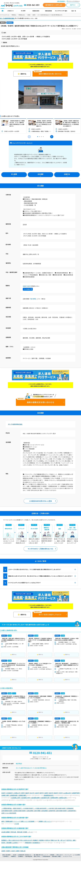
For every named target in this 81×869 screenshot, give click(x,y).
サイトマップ (68, 855)
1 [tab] (40, 108)
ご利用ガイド (10, 10)
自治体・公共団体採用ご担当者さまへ (22, 855)
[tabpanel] (40, 94)
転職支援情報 (48, 10)
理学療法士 (14, 15)
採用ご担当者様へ (61, 1)
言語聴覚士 (21, 856)
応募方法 (67, 174)
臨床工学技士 (37, 856)
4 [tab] (43, 136)
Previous (29, 136)
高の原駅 (33, 299)
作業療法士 (13, 856)
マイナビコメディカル (4, 15)
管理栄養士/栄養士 (56, 856)
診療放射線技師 (46, 856)
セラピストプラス (67, 856)
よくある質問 (76, 855)
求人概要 (14, 174)
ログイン (72, 5)
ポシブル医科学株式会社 (15, 424)
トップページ (2, 10)
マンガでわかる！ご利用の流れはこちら (40, 549)
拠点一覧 (73, 10)
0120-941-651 (32, 5)
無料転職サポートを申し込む (53, 5)
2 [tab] (39, 136)
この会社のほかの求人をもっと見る (40, 501)
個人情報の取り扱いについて (41, 855)
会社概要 (40, 174)
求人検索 (23, 10)
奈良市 (34, 15)
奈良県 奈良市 (27, 286)
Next (51, 136)
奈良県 (28, 15)
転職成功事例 (36, 10)
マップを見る (27, 289)
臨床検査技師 (28, 856)
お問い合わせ (59, 855)
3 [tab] (41, 136)
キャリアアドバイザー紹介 (61, 10)
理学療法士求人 (22, 15)
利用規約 (52, 855)
